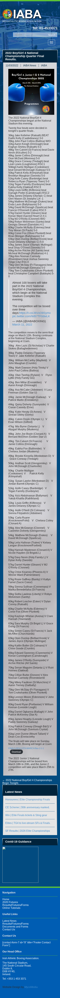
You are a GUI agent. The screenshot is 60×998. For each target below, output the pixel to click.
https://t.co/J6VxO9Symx (35, 312)
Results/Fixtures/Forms (15, 905)
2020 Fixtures (10, 902)
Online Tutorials (11, 908)
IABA (44, 65)
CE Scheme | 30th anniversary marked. (27, 807)
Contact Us (8, 929)
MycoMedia (31, 987)
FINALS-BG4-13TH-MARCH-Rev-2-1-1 (26, 748)
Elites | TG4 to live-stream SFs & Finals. (27, 823)
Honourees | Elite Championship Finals (27, 799)
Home (5, 899)
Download (16, 752)
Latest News (9, 920)
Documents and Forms (15, 926)
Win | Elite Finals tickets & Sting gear (26, 815)
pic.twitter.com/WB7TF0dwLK (31, 316)
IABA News (29, 65)
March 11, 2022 (22, 324)
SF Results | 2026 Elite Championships (27, 830)
